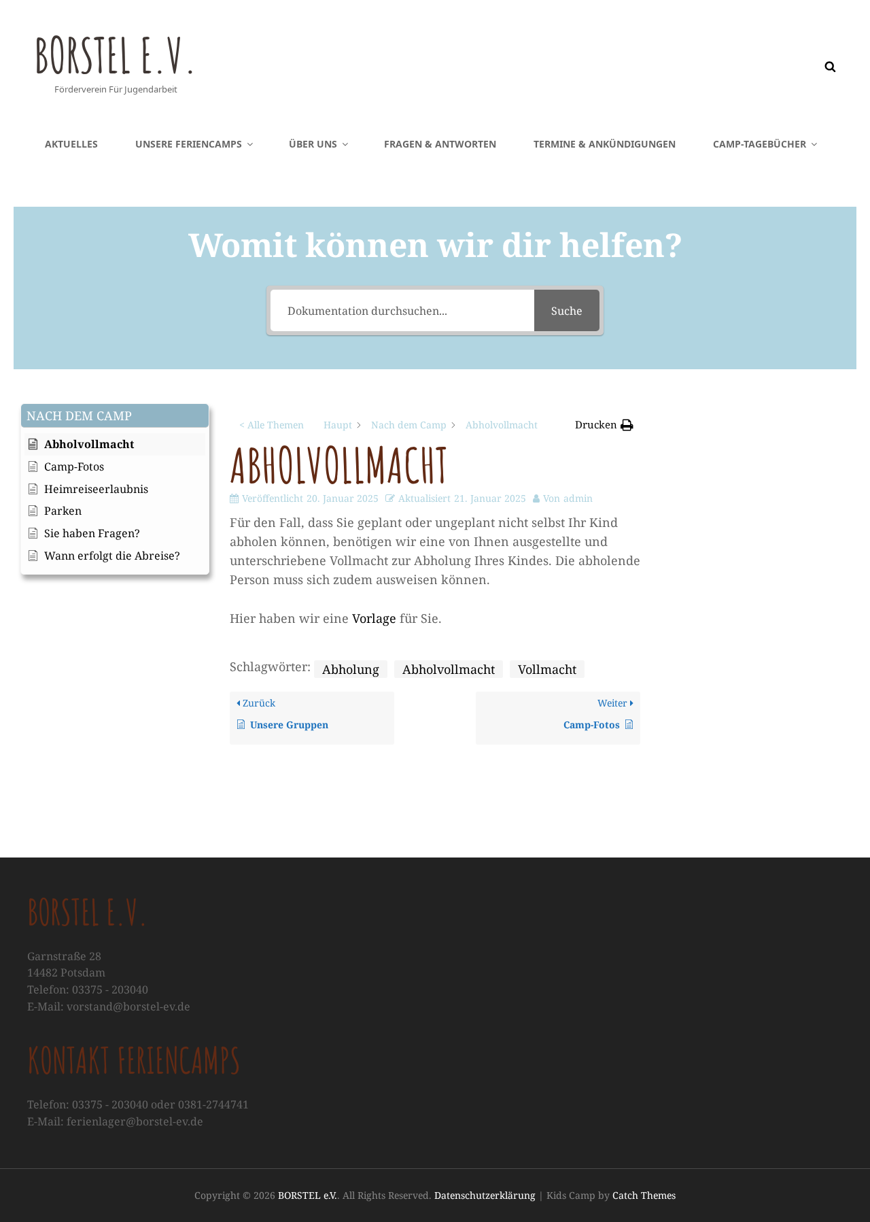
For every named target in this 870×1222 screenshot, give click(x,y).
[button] (115, 416)
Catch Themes (644, 1195)
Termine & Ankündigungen (605, 143)
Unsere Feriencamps (188, 143)
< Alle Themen (271, 424)
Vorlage (374, 618)
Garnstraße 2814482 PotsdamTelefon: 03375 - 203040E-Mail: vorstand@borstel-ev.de (108, 982)
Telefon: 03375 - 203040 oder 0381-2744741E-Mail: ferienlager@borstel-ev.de (138, 1113)
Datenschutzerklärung (485, 1195)
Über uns (313, 143)
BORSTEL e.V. (115, 55)
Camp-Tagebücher (759, 143)
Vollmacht (547, 669)
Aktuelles (71, 143)
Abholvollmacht (448, 669)
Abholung (350, 669)
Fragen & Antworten (440, 143)
